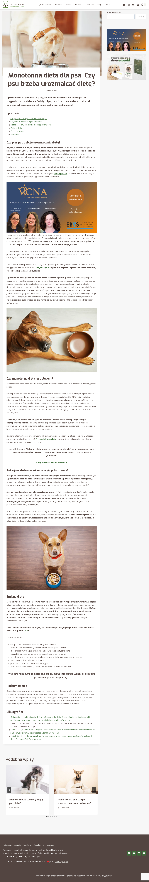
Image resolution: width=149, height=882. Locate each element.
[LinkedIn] (138, 4)
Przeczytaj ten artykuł (46, 439)
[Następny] (94, 790)
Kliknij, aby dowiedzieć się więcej (51, 462)
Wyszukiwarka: (114, 13)
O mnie (78, 4)
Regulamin (27, 845)
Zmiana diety (16, 128)
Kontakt (108, 4)
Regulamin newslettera (44, 845)
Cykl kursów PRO (45, 4)
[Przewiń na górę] (143, 875)
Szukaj (141, 16)
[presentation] (27, 779)
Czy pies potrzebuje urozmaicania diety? (28, 118)
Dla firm (68, 4)
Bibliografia (15, 134)
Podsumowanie (17, 131)
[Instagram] (128, 4)
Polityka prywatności (12, 845)
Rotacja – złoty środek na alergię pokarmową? (31, 125)
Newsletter (89, 4)
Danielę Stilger (61, 861)
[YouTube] (133, 4)
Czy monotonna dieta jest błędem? (26, 121)
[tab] (46, 816)
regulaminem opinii (32, 856)
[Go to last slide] (9, 790)
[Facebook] (124, 4)
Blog (99, 4)
